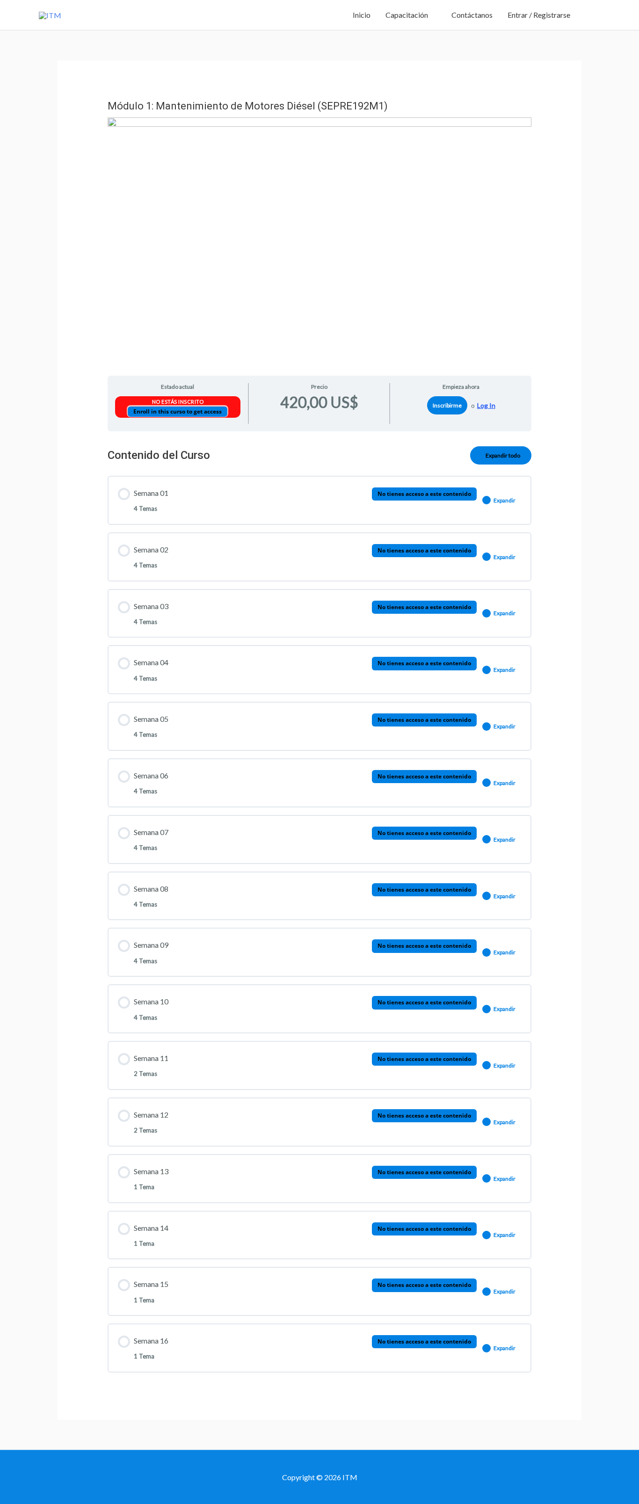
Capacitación (406, 14)
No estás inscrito (178, 402)
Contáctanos (472, 14)
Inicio (361, 14)
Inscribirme (447, 405)
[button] (589, 15)
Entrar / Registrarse (539, 14)
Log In (486, 405)
